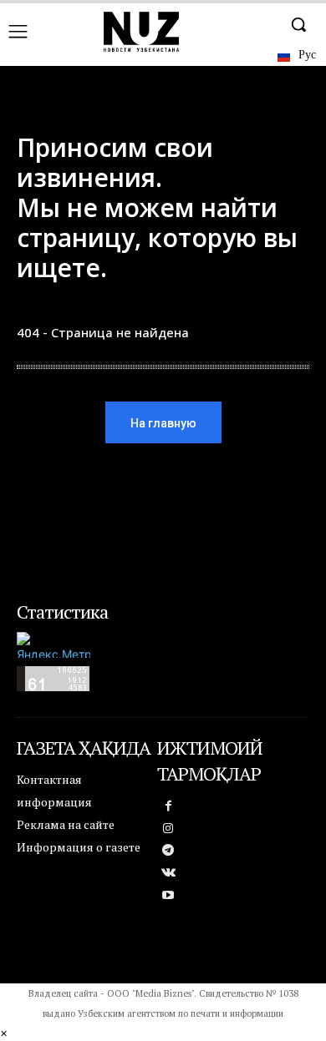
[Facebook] (168, 807)
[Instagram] (168, 829)
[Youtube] (168, 896)
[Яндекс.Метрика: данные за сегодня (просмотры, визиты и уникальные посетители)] (53, 645)
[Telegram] (168, 851)
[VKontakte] (168, 873)
